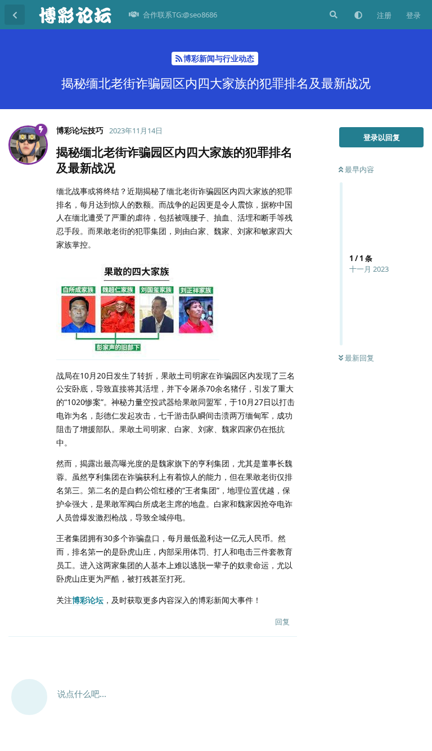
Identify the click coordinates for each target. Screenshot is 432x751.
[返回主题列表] (14, 15)
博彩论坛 (88, 600)
